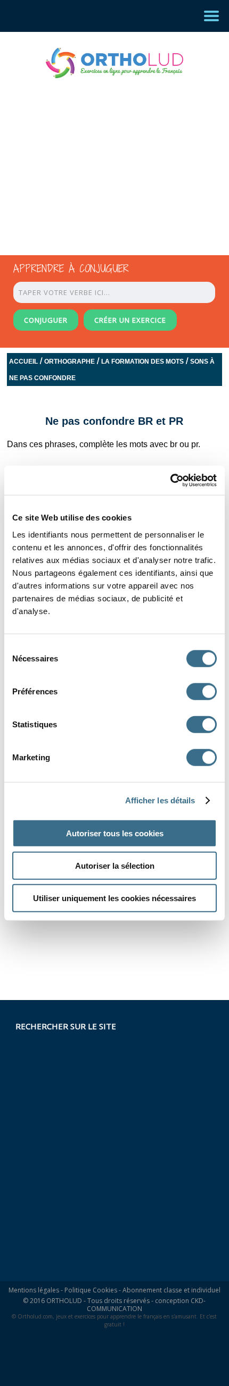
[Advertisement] (105, 156)
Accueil (23, 361)
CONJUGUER (46, 320)
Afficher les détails (160, 800)
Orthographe (69, 361)
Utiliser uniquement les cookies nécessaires (114, 897)
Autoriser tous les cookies (114, 832)
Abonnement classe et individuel (171, 1290)
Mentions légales (34, 1290)
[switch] (201, 691)
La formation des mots (142, 361)
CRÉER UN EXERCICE (130, 320)
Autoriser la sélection (114, 865)
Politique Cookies (90, 1290)
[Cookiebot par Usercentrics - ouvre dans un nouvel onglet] (170, 480)
